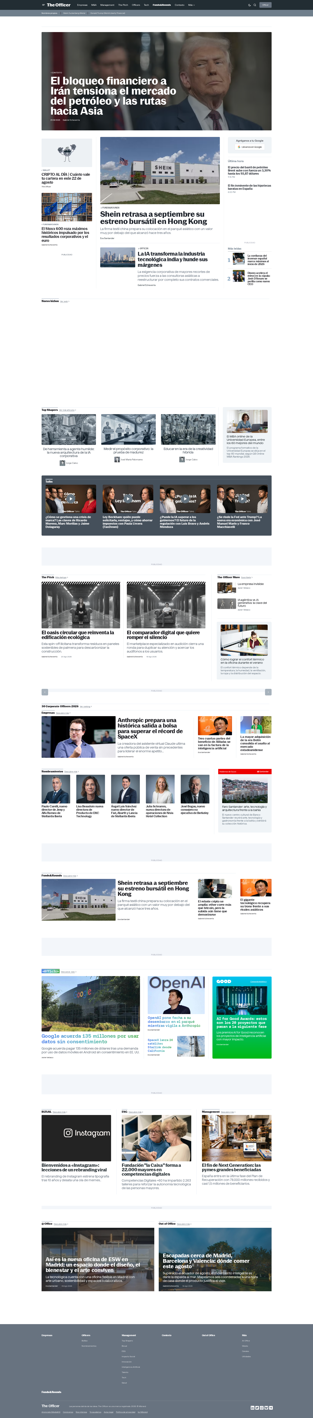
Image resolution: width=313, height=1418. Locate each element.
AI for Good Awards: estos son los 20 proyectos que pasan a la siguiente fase (242, 1023)
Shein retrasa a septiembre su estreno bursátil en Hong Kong (153, 217)
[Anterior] (45, 692)
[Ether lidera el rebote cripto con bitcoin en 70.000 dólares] (215, 888)
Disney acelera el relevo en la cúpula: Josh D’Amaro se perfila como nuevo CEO (259, 279)
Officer (265, 5)
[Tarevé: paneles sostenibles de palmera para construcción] (81, 606)
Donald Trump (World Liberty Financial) (108, 13)
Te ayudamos (95, 1412)
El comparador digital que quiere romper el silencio (163, 635)
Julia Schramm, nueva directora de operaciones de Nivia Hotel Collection (159, 811)
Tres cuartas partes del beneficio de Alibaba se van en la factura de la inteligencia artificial (214, 743)
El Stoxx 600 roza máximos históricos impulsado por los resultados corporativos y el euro (65, 234)
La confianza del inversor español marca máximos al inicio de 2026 (258, 260)
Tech (124, 1377)
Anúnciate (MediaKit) (51, 1412)
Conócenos (68, 1412)
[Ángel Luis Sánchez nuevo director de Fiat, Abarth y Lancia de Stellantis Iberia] (125, 789)
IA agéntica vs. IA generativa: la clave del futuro (252, 602)
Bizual (124, 1346)
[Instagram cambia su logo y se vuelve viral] (76, 1138)
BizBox (85, 1341)
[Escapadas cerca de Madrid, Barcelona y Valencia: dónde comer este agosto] (215, 1259)
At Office (246, 1341)
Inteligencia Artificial (131, 1367)
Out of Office (208, 1335)
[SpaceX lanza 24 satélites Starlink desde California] (191, 1046)
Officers (86, 1335)
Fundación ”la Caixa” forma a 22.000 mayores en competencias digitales (151, 1169)
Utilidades (246, 1356)
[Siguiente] (268, 692)
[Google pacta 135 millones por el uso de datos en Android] (91, 1003)
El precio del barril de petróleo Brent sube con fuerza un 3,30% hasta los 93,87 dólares (249, 170)
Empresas (47, 1335)
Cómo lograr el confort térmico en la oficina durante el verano (242, 661)
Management (129, 1335)
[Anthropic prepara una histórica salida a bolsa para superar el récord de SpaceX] (79, 737)
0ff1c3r (144, 248)
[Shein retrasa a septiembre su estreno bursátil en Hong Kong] (79, 900)
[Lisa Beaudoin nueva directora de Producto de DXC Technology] (90, 789)
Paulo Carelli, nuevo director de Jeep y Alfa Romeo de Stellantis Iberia (54, 811)
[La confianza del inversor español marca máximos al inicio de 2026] (239, 259)
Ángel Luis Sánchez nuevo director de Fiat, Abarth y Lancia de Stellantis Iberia (124, 811)
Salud (124, 1383)
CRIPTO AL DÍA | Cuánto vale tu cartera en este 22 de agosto (66, 178)
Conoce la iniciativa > (258, 981)
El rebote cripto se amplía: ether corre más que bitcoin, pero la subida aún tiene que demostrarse (214, 908)
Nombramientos (89, 1346)
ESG (124, 1351)
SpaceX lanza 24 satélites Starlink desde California (160, 1045)
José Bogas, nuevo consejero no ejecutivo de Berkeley (195, 810)
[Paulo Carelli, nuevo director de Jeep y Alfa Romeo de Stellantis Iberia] (56, 789)
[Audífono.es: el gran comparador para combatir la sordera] (166, 606)
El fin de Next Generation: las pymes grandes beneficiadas (231, 1167)
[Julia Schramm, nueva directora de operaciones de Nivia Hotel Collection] (160, 789)
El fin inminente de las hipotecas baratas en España (249, 187)
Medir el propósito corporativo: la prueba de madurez (128, 450)
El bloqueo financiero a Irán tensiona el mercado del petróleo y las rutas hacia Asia (113, 95)
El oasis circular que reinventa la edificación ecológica (78, 635)
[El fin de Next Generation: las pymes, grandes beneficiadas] (237, 1138)
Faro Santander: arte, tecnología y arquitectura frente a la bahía (244, 808)
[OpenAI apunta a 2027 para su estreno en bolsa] (176, 995)
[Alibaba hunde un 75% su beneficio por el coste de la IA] (215, 725)
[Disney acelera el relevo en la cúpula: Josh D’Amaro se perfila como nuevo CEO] (239, 276)
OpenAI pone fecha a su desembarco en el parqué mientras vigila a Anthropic (174, 1022)
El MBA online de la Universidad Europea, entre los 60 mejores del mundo (246, 440)
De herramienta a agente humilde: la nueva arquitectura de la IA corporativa (68, 452)
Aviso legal (108, 1412)
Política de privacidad (125, 1412)
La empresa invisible (251, 583)
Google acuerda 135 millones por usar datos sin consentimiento (90, 1038)
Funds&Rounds (50, 224)
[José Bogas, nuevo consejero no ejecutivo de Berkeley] (195, 789)
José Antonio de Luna (157, 367)
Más (244, 1335)
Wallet (46, 170)
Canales (245, 1351)
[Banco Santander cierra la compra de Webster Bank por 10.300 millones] (255, 725)
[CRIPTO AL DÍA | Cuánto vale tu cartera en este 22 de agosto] (67, 153)
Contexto (57, 73)
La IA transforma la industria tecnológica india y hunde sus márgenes (173, 259)
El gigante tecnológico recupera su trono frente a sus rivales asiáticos (255, 904)
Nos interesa (81, 1412)
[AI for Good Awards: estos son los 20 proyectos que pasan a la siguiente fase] (242, 1000)
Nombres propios (49, 13)
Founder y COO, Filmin (157, 378)
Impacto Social (128, 1356)
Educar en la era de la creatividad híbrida (188, 450)
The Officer (50, 1406)
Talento (125, 1372)
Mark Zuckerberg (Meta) (74, 13)
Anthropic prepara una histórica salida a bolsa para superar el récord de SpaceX (150, 728)
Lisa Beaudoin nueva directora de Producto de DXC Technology (89, 811)
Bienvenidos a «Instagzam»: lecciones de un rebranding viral (74, 1167)
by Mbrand (143, 1412)
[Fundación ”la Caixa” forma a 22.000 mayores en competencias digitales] (156, 1138)
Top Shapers (127, 1341)
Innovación (127, 1362)
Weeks (245, 1346)
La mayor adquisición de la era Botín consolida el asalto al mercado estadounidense (255, 743)
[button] (44, 5)
